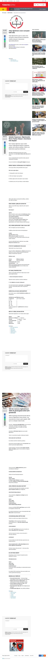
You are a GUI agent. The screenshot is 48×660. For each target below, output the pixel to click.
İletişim (23, 655)
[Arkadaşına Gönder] (5, 43)
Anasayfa (15, 655)
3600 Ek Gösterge (13, 592)
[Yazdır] (5, 45)
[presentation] (5, 9)
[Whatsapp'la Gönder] (5, 41)
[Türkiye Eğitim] (8, 4)
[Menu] (35, 5)
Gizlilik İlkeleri (27, 655)
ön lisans (12, 595)
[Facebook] (5, 36)
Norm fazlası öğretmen (14, 327)
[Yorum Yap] (5, 46)
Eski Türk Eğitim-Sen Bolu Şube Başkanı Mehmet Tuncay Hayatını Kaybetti (23, 9)
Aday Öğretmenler (13, 59)
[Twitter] (5, 38)
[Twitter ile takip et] (42, 656)
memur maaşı (13, 593)
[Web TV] (43, 0)
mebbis (14, 47)
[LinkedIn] (5, 39)
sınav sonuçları (25, 44)
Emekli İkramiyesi (13, 596)
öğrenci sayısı (13, 329)
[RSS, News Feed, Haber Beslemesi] (44, 656)
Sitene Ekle (31, 655)
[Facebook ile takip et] (40, 656)
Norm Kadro (12, 328)
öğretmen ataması (13, 331)
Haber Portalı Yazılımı (7, 658)
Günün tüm (42, 9)
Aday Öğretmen (12, 44)
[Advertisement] (16, 71)
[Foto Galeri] (45, 0)
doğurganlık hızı (13, 330)
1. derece (12, 594)
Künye (19, 655)
